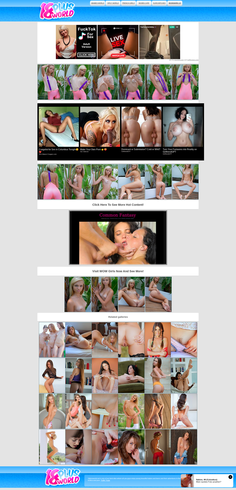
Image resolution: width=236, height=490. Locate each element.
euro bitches (159, 3)
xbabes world (97, 3)
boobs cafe (144, 3)
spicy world (113, 3)
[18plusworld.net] (63, 477)
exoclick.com (179, 60)
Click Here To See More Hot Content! (118, 204)
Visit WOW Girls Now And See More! (118, 271)
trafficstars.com (193, 60)
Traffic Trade (105, 480)
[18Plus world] (58, 10)
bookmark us (175, 3)
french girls (128, 3)
